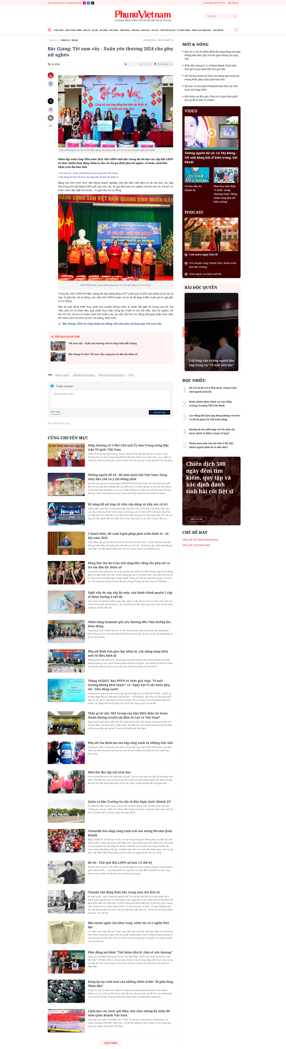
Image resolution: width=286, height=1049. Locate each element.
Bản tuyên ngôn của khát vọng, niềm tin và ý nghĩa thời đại (128, 925)
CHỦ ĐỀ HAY (194, 532)
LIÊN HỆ (234, 3)
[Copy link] (51, 126)
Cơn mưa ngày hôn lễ (203, 254)
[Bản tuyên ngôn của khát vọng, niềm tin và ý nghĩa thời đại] (66, 932)
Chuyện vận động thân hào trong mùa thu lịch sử (124, 892)
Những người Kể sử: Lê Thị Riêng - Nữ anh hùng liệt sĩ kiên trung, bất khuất (211, 157)
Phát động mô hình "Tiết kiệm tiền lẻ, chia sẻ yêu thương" (130, 952)
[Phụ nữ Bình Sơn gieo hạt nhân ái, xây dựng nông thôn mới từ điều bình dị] (66, 661)
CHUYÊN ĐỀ (218, 30)
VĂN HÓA (135, 30)
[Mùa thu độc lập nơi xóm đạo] (66, 781)
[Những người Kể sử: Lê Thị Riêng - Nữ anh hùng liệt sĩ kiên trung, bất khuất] (211, 133)
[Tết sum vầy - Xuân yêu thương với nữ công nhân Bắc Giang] (58, 346)
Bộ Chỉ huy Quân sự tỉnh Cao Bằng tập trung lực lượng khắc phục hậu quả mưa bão (212, 77)
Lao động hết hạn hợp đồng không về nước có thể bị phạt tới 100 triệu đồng (214, 417)
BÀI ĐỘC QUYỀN (201, 287)
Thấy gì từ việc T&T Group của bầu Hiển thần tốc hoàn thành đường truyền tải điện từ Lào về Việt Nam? (128, 715)
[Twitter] (51, 101)
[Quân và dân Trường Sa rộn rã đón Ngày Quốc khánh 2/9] (66, 811)
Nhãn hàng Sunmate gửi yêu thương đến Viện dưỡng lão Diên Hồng (129, 624)
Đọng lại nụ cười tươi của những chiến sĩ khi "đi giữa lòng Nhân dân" (130, 984)
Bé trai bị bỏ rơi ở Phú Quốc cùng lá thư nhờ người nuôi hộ (213, 389)
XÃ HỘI (95, 30)
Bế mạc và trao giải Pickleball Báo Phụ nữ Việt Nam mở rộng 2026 (211, 87)
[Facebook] (88, 2)
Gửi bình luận (159, 412)
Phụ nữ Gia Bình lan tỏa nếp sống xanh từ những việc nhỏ (130, 743)
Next (238, 332)
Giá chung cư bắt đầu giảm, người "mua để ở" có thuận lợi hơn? (211, 360)
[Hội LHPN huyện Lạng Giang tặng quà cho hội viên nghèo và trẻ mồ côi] (115, 237)
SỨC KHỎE (113, 30)
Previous (185, 332)
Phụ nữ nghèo (63, 375)
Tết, (131, 375)
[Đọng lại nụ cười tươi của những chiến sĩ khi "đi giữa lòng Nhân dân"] (66, 991)
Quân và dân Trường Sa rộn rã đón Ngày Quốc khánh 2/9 (129, 802)
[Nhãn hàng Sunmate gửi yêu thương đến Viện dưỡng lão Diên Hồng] (66, 631)
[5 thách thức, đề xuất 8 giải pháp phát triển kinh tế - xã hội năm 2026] (66, 543)
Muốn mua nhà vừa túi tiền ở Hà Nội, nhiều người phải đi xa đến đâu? (211, 445)
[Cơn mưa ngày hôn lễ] (211, 234)
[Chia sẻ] (51, 110)
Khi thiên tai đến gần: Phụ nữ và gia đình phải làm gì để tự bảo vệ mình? (211, 98)
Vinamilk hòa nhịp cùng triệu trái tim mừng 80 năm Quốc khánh (130, 833)
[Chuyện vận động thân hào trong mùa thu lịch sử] (66, 901)
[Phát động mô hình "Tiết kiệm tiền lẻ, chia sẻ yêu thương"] (66, 962)
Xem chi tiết (196, 519)
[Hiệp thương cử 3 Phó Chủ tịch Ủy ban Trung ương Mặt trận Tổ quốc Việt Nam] (66, 455)
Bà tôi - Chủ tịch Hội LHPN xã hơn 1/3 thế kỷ (120, 863)
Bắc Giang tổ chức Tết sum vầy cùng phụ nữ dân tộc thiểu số (89, 177)
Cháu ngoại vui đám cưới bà (205, 274)
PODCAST (194, 212)
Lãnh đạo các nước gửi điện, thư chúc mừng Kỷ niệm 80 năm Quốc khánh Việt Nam (129, 1013)
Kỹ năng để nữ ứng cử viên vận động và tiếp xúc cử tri (128, 504)
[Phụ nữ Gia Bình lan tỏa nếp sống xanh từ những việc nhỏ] (66, 752)
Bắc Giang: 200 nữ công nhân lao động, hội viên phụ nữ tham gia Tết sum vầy (113, 323)
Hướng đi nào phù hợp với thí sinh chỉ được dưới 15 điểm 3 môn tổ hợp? (212, 431)
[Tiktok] (92, 2)
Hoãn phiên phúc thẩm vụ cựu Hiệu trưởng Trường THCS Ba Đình (210, 403)
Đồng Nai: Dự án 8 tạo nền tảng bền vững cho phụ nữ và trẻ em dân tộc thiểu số (129, 565)
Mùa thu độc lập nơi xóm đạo (109, 772)
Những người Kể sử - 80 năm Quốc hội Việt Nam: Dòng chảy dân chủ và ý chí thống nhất (127, 477)
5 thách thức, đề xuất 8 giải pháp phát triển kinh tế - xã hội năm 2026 (128, 536)
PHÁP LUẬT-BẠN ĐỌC (201, 30)
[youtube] (84, 2)
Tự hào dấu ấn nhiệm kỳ (193, 188)
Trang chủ (53, 40)
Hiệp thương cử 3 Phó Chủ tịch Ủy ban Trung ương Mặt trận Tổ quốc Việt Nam (128, 447)
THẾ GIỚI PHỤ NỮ (167, 30)
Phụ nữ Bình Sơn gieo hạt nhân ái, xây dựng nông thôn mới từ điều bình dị (128, 653)
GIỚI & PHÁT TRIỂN (73, 30)
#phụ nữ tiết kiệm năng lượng (200, 539)
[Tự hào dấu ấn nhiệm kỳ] (197, 175)
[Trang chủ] (50, 30)
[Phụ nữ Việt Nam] (143, 16)
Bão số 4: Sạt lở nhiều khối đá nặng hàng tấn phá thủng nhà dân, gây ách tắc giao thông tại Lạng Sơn (212, 55)
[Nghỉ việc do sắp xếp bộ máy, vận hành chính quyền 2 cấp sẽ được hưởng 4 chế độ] (66, 602)
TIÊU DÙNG (125, 30)
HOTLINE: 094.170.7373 (214, 3)
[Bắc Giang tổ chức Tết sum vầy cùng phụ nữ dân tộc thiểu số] (58, 357)
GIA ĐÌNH (104, 30)
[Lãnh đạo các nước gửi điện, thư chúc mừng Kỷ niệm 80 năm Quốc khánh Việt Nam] (66, 1020)
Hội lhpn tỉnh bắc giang (84, 375)
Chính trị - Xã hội (69, 40)
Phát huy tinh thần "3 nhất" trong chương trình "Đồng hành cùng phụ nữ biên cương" (225, 194)
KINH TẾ (86, 30)
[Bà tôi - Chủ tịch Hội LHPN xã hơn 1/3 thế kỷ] (66, 872)
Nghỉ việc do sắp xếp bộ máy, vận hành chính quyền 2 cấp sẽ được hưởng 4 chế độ (130, 595)
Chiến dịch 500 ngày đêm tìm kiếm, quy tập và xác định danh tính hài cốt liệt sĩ (209, 477)
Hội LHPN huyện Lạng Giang (112, 375)
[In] (51, 118)
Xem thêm (110, 1043)
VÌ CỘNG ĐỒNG (183, 30)
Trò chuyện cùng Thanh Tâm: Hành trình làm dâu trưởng (212, 265)
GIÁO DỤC (145, 30)
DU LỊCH (155, 30)
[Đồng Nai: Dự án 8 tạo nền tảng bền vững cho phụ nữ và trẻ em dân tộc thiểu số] (66, 572)
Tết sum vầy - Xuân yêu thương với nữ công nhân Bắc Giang (89, 173)
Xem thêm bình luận (59, 423)
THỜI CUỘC (58, 30)
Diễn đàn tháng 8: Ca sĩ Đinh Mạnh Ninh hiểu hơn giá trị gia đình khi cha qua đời (211, 67)
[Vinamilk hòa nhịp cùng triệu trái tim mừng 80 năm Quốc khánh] (66, 840)
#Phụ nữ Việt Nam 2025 (196, 544)
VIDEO (191, 110)
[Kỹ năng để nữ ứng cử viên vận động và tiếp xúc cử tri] (66, 513)
